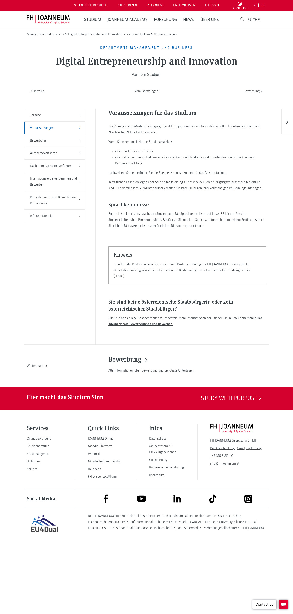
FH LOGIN (212, 5)
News (188, 19)
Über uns (209, 19)
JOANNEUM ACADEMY (128, 19)
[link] (44, 439)
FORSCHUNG (165, 19)
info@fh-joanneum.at (224, 463)
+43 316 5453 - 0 (221, 456)
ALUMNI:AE (155, 5)
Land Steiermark (188, 528)
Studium (92, 19)
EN (263, 5)
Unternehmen (184, 5)
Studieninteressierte (91, 5)
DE (255, 5)
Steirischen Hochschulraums (165, 516)
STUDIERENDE (128, 5)
